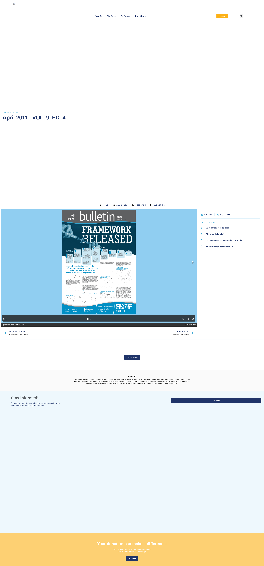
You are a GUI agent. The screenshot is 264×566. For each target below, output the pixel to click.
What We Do (111, 16)
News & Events (140, 16)
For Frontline (125, 16)
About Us (98, 16)
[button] (241, 16)
